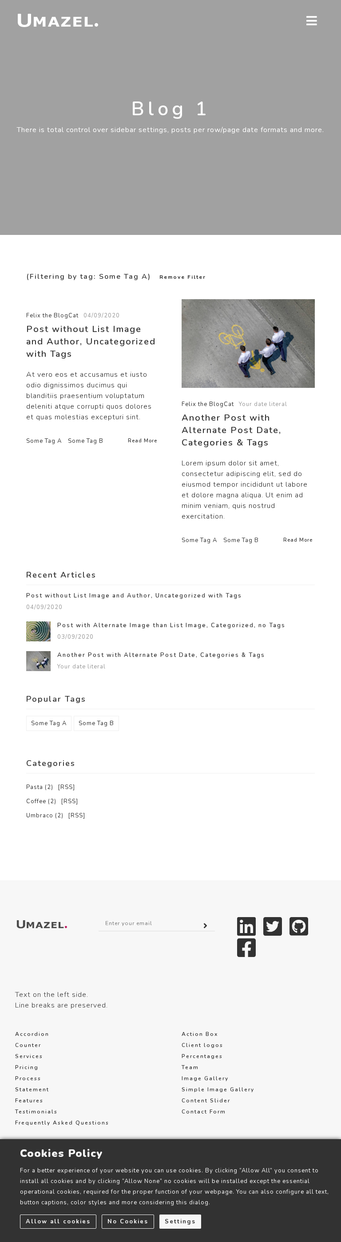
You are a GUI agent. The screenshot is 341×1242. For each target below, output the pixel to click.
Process (28, 1078)
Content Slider (206, 1100)
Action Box (200, 1034)
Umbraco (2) (44, 816)
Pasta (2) (39, 787)
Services (29, 1056)
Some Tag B (85, 441)
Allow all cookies (58, 1222)
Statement (32, 1089)
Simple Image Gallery (218, 1089)
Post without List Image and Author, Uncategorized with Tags (91, 341)
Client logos (202, 1045)
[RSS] (66, 787)
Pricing (27, 1067)
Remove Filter (182, 277)
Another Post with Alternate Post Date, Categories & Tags (232, 430)
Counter (28, 1045)
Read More (142, 440)
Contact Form (204, 1111)
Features (29, 1100)
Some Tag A (44, 441)
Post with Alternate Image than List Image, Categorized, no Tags (171, 625)
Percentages (202, 1056)
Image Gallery (205, 1078)
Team (190, 1067)
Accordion (32, 1034)
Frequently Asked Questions (62, 1122)
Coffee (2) (41, 801)
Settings (180, 1222)
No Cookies (127, 1222)
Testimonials (36, 1111)
